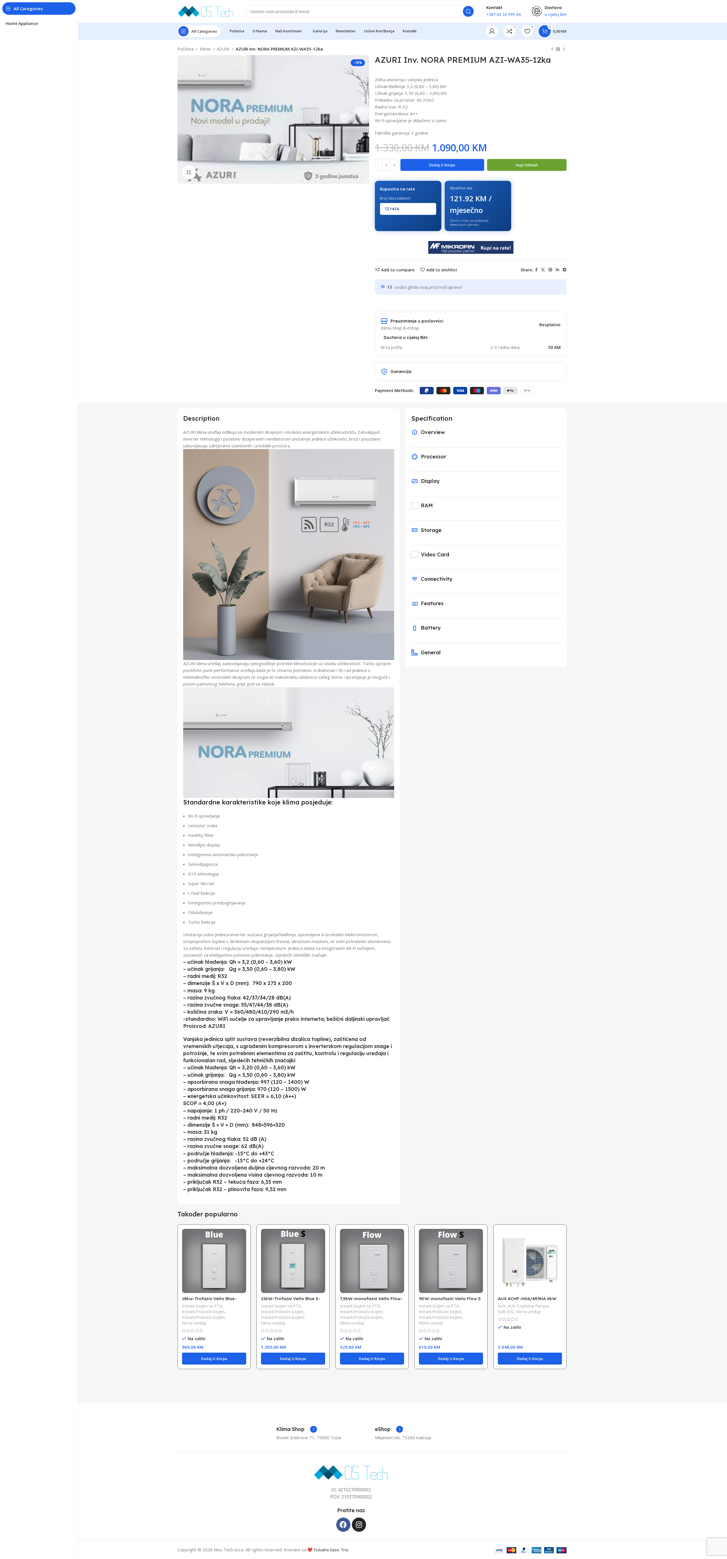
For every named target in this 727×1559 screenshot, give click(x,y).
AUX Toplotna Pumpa (528, 1306)
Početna (185, 49)
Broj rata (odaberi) (395, 198)
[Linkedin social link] (557, 270)
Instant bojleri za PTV (202, 1306)
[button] (214, 1359)
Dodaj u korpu (442, 164)
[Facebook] (343, 1525)
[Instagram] (359, 1525)
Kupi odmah (527, 164)
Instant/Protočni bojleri (203, 1311)
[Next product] (564, 49)
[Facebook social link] (536, 270)
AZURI (223, 49)
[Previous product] (552, 49)
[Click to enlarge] (189, 172)
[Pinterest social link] (550, 270)
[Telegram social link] (564, 270)
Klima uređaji (194, 1323)
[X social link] (543, 270)
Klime (205, 49)
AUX (501, 1306)
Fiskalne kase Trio (331, 1549)
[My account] (492, 31)
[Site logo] (205, 11)
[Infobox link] (296, 1429)
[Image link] (351, 1472)
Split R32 (506, 1311)
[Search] (468, 11)
